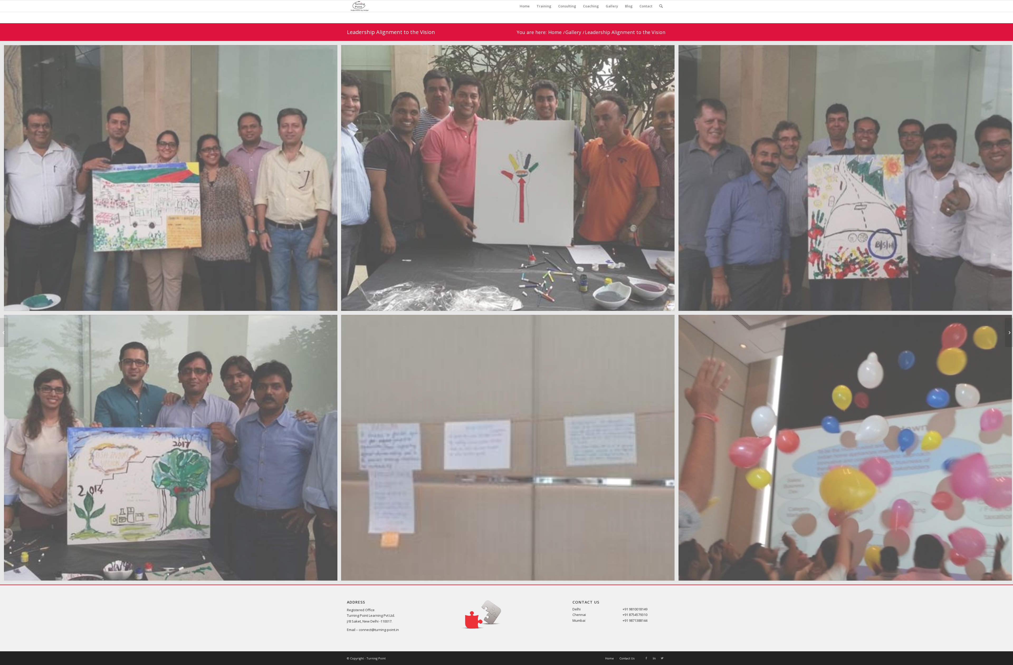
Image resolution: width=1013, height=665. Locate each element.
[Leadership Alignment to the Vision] (172, 450)
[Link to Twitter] (662, 658)
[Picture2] (509, 180)
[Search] (661, 6)
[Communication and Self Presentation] (1009, 332)
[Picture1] (172, 180)
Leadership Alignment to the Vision (391, 32)
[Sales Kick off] (4, 332)
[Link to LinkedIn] (654, 658)
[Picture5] (509, 450)
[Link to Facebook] (646, 658)
